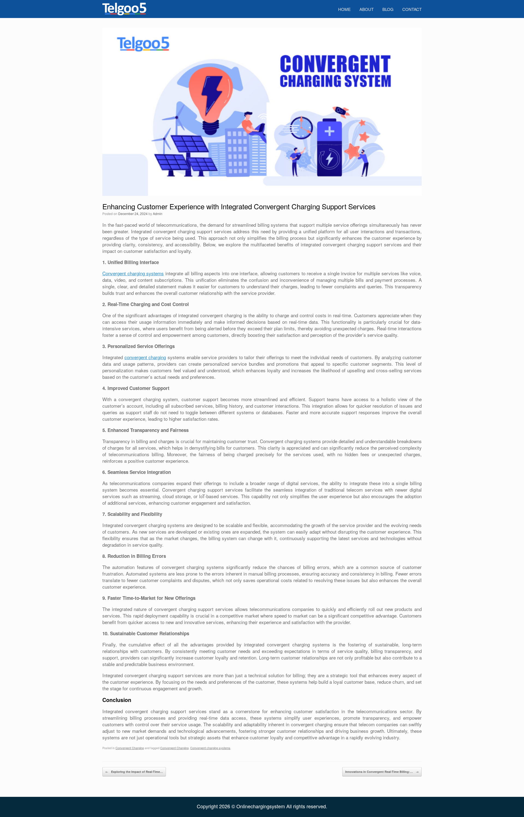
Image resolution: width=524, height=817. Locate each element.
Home (344, 9)
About (366, 9)
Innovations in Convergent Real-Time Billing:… (382, 772)
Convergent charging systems (133, 273)
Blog (388, 9)
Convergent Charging (129, 748)
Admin (157, 213)
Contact (412, 9)
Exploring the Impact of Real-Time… (134, 772)
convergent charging (145, 357)
